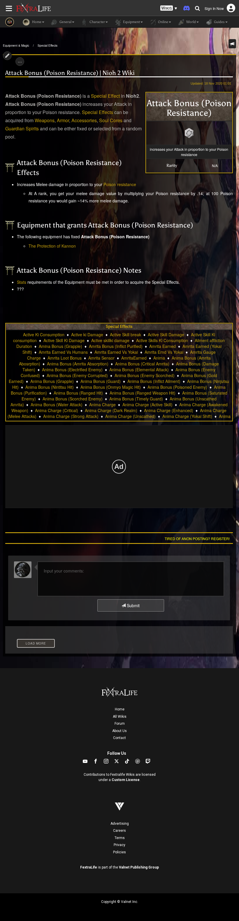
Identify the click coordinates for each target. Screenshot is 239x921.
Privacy (119, 845)
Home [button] (36, 22)
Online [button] (162, 22)
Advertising (119, 824)
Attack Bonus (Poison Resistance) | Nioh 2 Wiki (70, 73)
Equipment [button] (131, 22)
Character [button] (97, 22)
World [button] (190, 22)
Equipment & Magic (16, 45)
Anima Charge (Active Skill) (147, 404)
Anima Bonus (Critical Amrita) (142, 364)
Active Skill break (125, 334)
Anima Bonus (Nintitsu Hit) (49, 387)
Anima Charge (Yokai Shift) (187, 416)
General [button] (65, 22)
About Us (119, 731)
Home (119, 709)
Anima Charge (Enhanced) (168, 410)
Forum (120, 724)
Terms (120, 838)
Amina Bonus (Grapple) (60, 346)
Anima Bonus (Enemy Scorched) (145, 375)
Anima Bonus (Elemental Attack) (139, 369)
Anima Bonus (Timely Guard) (136, 399)
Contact (119, 738)
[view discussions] (232, 43)
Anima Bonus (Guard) (100, 381)
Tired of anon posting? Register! (197, 538)
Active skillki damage (110, 340)
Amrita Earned (162, 346)
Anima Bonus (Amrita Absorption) (77, 364)
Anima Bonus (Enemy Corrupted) (77, 375)
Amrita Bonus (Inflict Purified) (116, 346)
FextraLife (88, 867)
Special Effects (47, 45)
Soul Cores (110, 120)
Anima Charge (102, 404)
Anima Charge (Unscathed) (130, 416)
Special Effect (105, 95)
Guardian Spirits (22, 128)
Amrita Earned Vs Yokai (116, 352)
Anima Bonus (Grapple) (52, 381)
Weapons (45, 120)
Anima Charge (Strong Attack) (71, 416)
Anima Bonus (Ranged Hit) (78, 393)
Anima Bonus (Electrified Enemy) (72, 369)
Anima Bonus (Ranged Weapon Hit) (142, 393)
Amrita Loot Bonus (65, 358)
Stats (21, 282)
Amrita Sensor (101, 358)
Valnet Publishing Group (139, 867)
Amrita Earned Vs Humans (63, 352)
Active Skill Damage (166, 334)
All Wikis (119, 717)
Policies (119, 852)
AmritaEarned (134, 358)
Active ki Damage (87, 334)
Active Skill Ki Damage (64, 340)
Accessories (84, 120)
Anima (159, 358)
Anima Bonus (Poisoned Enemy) (177, 387)
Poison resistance (119, 184)
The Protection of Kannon (52, 246)
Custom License (126, 780)
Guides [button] (219, 22)
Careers (119, 831)
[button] (169, 8)
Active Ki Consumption (43, 334)
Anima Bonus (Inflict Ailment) (153, 381)
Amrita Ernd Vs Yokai (164, 352)
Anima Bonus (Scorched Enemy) (73, 399)
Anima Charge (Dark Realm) (111, 410)
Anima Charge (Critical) (56, 410)
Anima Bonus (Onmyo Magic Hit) (110, 387)
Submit (133, 605)
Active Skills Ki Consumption (162, 340)
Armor (63, 120)
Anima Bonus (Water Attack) (56, 404)
